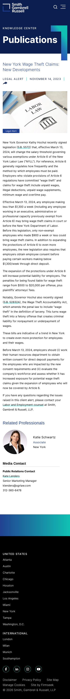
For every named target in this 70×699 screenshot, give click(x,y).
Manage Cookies (14, 685)
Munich (7, 652)
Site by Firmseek (42, 685)
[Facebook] (6, 669)
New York (39, 447)
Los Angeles (10, 598)
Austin (7, 566)
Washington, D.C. (13, 624)
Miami (6, 605)
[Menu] (64, 7)
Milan (6, 645)
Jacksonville (11, 592)
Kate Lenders (11, 476)
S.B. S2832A (12, 302)
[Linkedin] (17, 669)
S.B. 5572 (24, 147)
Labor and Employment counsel (23, 404)
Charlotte (9, 572)
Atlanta (7, 559)
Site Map (53, 680)
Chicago (8, 579)
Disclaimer (10, 680)
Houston (8, 585)
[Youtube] (38, 669)
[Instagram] (27, 669)
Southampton (11, 658)
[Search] (55, 7)
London (7, 639)
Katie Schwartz (44, 437)
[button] (5, 83)
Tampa (7, 617)
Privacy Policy (31, 680)
